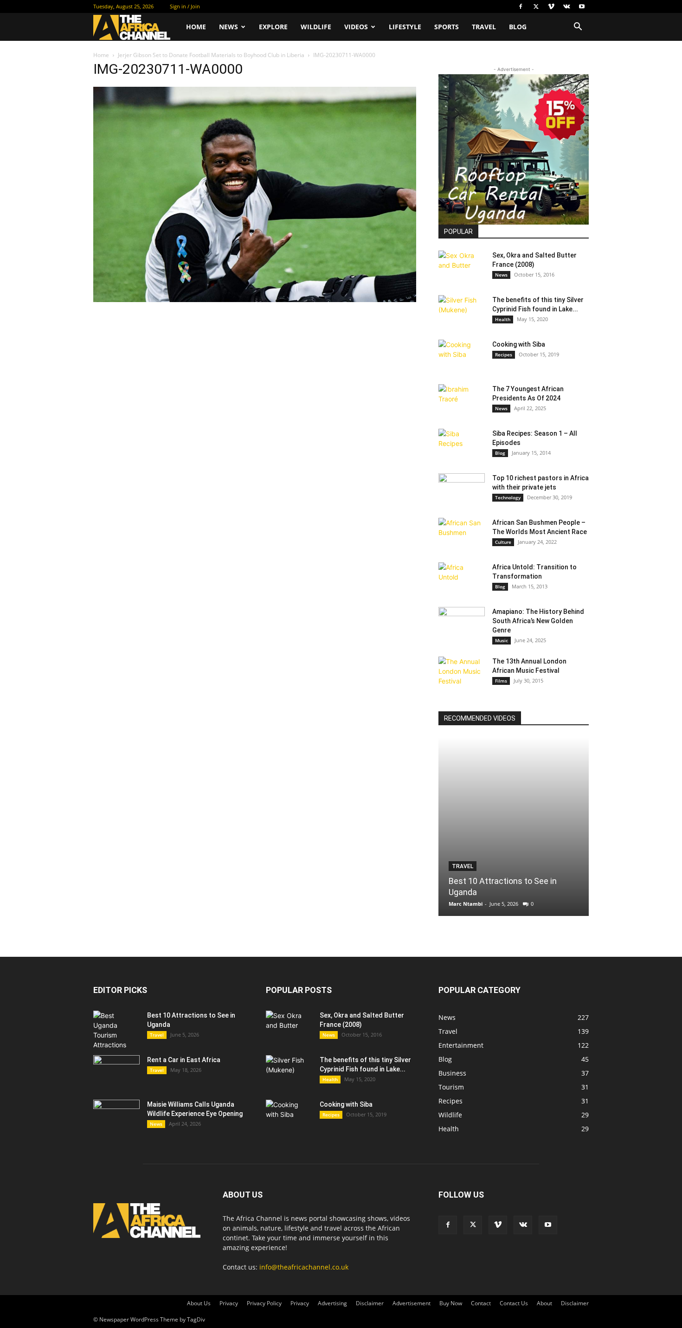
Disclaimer (370, 1303)
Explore (273, 26)
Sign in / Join (185, 6)
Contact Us (514, 1303)
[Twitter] (536, 6)
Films (501, 680)
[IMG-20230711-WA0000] (254, 299)
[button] (577, 27)
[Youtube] (582, 6)
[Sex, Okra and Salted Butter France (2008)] (461, 267)
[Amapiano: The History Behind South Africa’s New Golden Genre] (461, 623)
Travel (484, 26)
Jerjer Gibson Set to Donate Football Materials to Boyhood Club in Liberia (211, 55)
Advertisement (411, 1303)
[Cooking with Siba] (461, 356)
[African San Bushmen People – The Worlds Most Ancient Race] (461, 534)
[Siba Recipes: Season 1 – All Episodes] (461, 445)
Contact (481, 1303)
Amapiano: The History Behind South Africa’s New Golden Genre (538, 621)
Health (502, 319)
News (228, 26)
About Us (199, 1303)
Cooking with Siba (518, 344)
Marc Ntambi (466, 903)
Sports (446, 26)
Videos (356, 26)
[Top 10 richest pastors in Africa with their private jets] (461, 489)
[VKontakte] (566, 6)
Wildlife (316, 26)
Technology (508, 497)
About (544, 1303)
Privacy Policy (264, 1303)
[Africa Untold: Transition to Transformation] (461, 578)
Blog (518, 26)
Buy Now (450, 1303)
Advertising (332, 1303)
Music (501, 640)
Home (196, 26)
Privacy (228, 1303)
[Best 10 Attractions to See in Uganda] (513, 826)
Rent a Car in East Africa (183, 1060)
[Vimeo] (551, 6)
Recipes (503, 354)
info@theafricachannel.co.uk (303, 1267)
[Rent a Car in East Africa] (116, 1071)
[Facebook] (521, 6)
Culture (503, 542)
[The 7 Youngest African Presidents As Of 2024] (461, 400)
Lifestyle (405, 26)
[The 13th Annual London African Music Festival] (461, 673)
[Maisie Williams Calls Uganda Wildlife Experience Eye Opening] (116, 1116)
